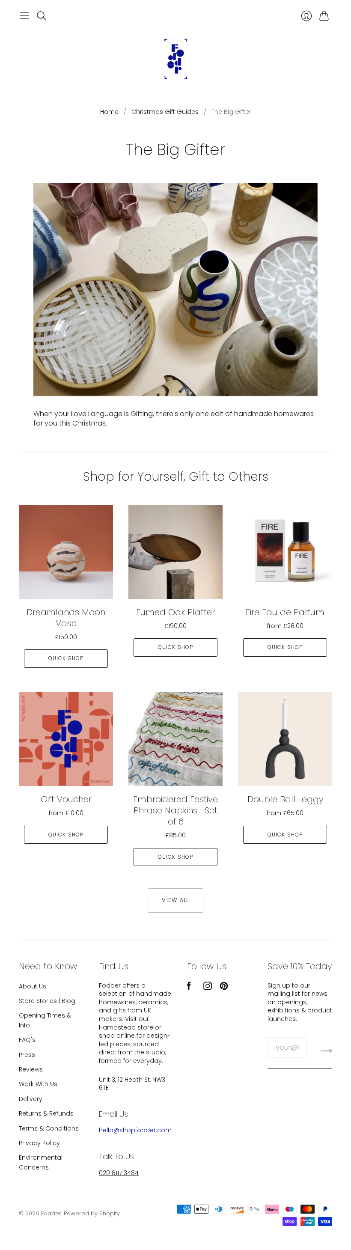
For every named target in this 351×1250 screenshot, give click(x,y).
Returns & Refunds (46, 1113)
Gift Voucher (66, 799)
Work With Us (38, 1084)
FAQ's (27, 1040)
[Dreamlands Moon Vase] (66, 552)
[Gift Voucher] (66, 739)
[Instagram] (207, 988)
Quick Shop (66, 658)
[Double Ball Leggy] (285, 739)
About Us (32, 986)
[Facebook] (189, 988)
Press (27, 1055)
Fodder (51, 1213)
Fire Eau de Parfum (285, 612)
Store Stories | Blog (47, 1001)
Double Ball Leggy (285, 799)
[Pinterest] (224, 988)
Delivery (30, 1099)
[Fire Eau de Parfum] (285, 552)
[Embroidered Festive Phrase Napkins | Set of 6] (175, 739)
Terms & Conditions (49, 1128)
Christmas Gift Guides (165, 112)
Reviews (31, 1069)
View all (175, 900)
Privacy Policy (39, 1143)
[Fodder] (175, 59)
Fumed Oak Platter (175, 612)
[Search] (41, 16)
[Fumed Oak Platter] (175, 552)
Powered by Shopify (92, 1213)
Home (109, 112)
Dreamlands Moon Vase (66, 617)
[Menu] (24, 16)
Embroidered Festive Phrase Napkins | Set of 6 (175, 810)
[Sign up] (326, 1051)
